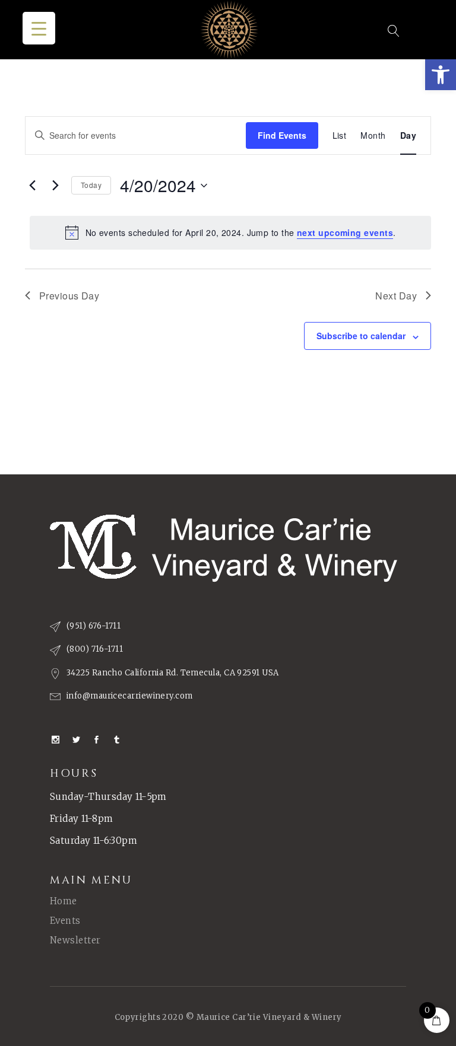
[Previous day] (32, 185)
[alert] (230, 232)
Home (63, 901)
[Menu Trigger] (39, 28)
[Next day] (55, 185)
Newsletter (75, 940)
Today (91, 185)
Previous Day (69, 295)
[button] (440, 74)
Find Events (282, 135)
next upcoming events (345, 232)
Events (65, 920)
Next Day (396, 295)
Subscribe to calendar (361, 336)
